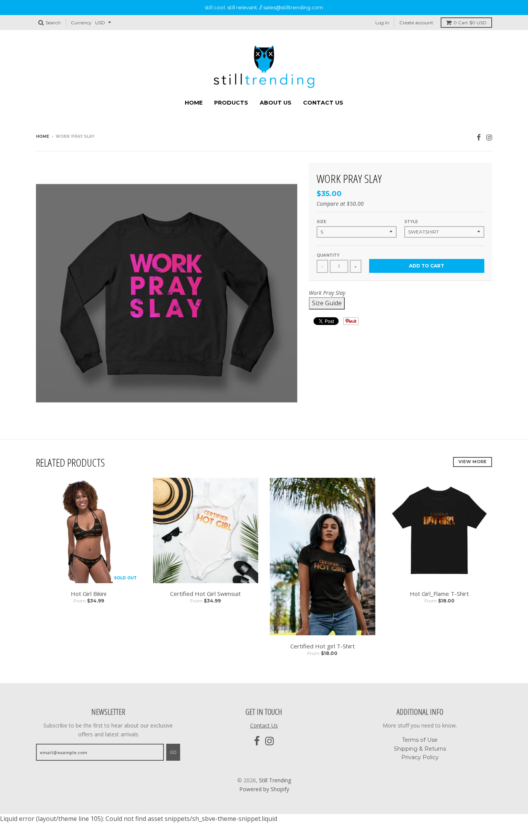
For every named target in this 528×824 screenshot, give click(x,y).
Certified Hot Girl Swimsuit (205, 593)
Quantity (328, 255)
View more (472, 461)
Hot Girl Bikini (88, 593)
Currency (81, 22)
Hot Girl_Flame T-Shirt (439, 593)
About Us (275, 102)
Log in (382, 22)
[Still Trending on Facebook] (479, 137)
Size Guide (327, 303)
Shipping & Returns (420, 748)
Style (411, 221)
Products (231, 102)
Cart (470, 22)
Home (194, 102)
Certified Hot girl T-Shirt (322, 646)
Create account (416, 22)
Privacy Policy (420, 757)
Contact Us (323, 102)
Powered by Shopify (264, 789)
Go (173, 752)
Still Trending (275, 780)
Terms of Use (420, 739)
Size (321, 221)
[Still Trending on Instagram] (489, 137)
